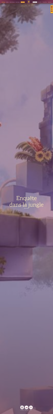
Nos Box (7, 2)
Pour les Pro (40, 2)
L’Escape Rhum (44, 2)
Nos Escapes (3, 2)
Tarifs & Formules (12, 2)
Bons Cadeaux (18, 2)
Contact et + (49, 2)
